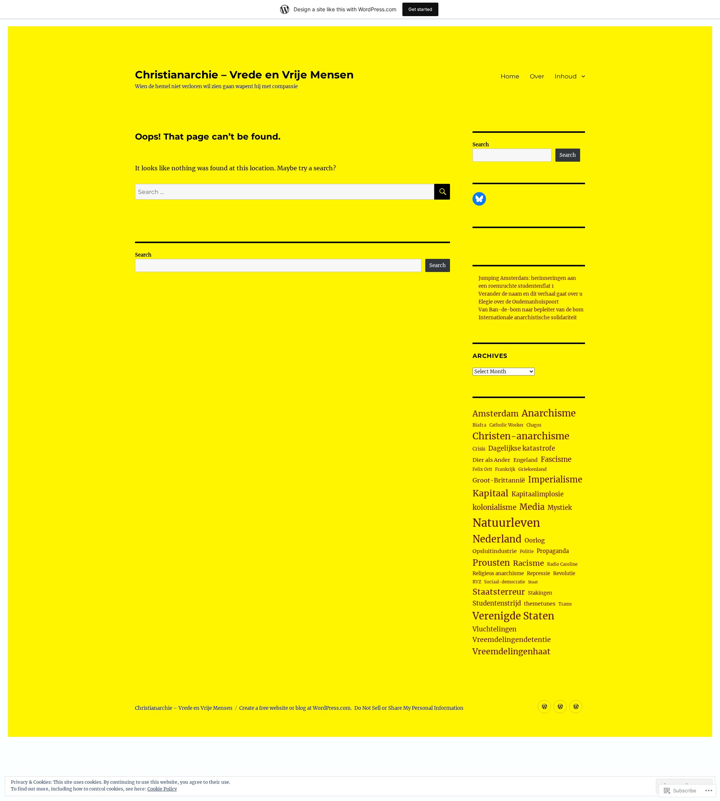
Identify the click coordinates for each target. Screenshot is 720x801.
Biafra (479, 425)
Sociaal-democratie (504, 582)
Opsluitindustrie (494, 551)
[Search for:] (284, 191)
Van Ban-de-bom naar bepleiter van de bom (531, 310)
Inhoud (566, 76)
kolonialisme (494, 507)
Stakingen (540, 593)
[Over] (560, 706)
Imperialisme (555, 480)
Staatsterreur (498, 592)
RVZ (476, 582)
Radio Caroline (562, 564)
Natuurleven (506, 523)
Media (531, 507)
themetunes (539, 603)
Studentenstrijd (496, 603)
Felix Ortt (482, 469)
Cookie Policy (162, 789)
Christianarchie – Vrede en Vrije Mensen (244, 74)
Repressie (538, 573)
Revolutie (564, 573)
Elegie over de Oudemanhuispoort (518, 302)
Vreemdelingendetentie (511, 640)
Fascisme (556, 459)
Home (510, 76)
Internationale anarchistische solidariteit (527, 317)
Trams (565, 604)
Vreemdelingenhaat (511, 651)
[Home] (544, 706)
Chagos (534, 425)
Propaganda (553, 551)
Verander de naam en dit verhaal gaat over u (530, 294)
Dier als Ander (491, 460)
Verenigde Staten (513, 616)
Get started (420, 9)
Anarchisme (549, 413)
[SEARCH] (442, 192)
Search (143, 255)
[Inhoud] (575, 706)
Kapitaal (490, 493)
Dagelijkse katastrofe (521, 448)
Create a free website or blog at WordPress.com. (295, 708)
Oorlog (535, 540)
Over (537, 76)
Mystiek (560, 508)
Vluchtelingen (494, 629)
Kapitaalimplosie (538, 494)
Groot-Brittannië (498, 480)
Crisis (478, 449)
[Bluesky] (479, 199)
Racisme (528, 563)
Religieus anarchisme (498, 573)
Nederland (497, 539)
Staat (533, 582)
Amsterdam (495, 414)
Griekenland (532, 469)
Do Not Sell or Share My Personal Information (409, 708)
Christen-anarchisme (520, 436)
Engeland (525, 460)
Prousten (491, 563)
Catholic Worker (506, 425)
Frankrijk (505, 469)
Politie (527, 551)
